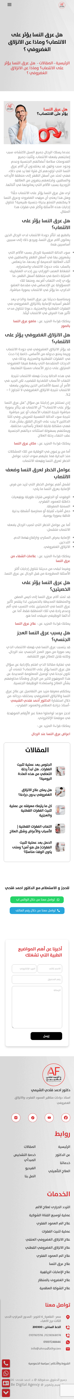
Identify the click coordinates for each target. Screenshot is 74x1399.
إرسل (46, 1036)
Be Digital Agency (26, 1384)
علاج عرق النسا (25, 623)
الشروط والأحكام (60, 1363)
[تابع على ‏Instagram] (15, 1117)
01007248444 (52, 1341)
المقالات (46, 63)
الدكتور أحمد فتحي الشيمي (31, 700)
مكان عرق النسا (25, 443)
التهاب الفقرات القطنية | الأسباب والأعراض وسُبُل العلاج (31, 829)
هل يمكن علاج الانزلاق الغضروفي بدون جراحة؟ (35, 792)
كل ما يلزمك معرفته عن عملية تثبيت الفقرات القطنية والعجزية (30, 811)
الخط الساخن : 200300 (47, 1327)
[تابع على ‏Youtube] (49, 1117)
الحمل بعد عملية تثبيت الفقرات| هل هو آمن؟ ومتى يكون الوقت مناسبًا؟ (32, 847)
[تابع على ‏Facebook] (65, 1117)
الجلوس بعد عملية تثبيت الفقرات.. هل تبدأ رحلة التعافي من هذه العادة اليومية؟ (34, 771)
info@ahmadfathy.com (46, 1348)
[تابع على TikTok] (32, 1117)
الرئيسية (63, 63)
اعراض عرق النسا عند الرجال (51, 734)
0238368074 (53, 1335)
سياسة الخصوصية (38, 1363)
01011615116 (36, 1335)
